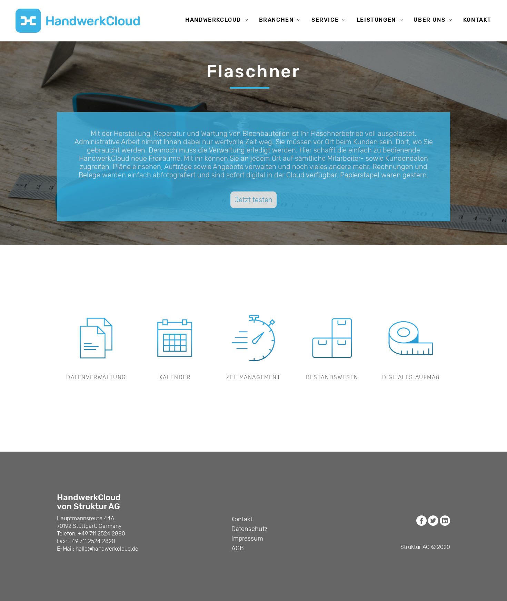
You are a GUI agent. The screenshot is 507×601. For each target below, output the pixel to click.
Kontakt (477, 20)
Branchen (276, 20)
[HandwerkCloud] (77, 20)
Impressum (247, 538)
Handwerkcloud (213, 20)
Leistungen (376, 20)
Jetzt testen (253, 200)
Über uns (429, 20)
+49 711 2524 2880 (101, 533)
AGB (237, 548)
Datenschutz (249, 529)
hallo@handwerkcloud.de (107, 548)
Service (325, 20)
